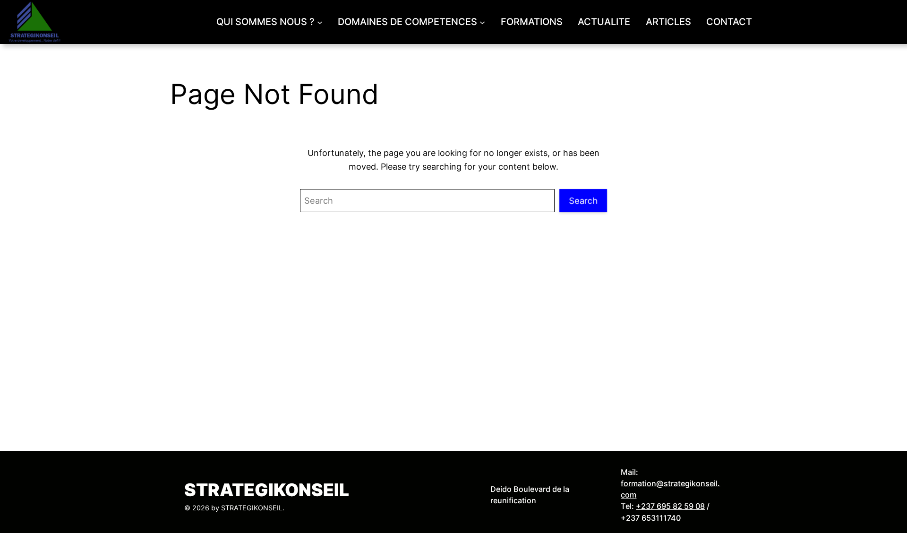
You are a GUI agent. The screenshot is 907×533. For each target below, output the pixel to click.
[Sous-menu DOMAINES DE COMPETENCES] (482, 22)
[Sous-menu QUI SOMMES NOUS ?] (320, 22)
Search (583, 200)
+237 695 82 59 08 (670, 506)
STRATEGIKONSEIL (266, 489)
